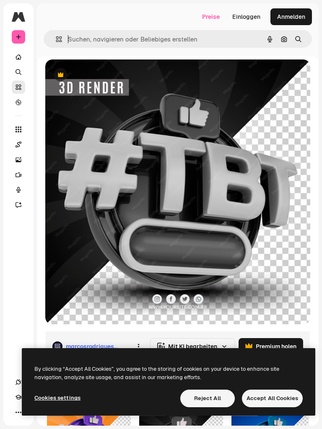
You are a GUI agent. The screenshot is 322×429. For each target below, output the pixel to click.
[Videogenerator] (18, 174)
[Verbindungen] (18, 382)
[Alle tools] (18, 129)
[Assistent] (18, 205)
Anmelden (291, 17)
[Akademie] (18, 397)
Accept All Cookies (272, 398)
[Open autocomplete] (55, 39)
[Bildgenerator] (18, 159)
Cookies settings (57, 397)
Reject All (207, 398)
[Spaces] (18, 144)
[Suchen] (18, 72)
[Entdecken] (18, 102)
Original (99, 75)
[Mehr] (18, 412)
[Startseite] (18, 57)
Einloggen (246, 17)
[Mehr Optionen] (138, 346)
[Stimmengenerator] (18, 189)
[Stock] (18, 87)
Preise (211, 17)
